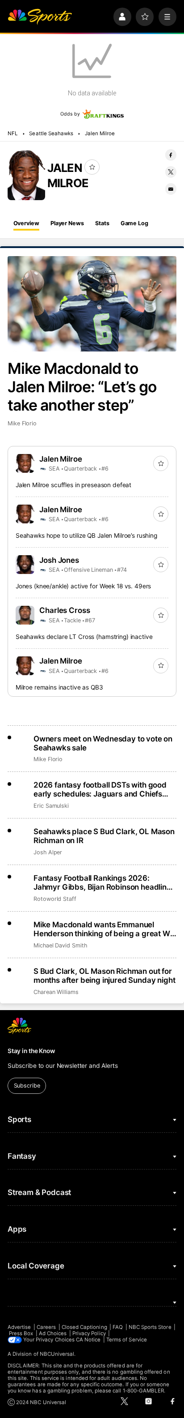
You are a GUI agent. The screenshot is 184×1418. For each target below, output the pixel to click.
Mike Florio (22, 423)
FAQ (118, 1327)
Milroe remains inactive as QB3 (59, 687)
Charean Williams (56, 992)
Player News (67, 223)
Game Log (134, 223)
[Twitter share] (170, 171)
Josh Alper (47, 852)
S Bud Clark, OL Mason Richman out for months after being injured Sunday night (104, 976)
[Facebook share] (170, 154)
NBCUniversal (57, 1354)
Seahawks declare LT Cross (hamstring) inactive (84, 636)
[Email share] (170, 188)
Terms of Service (126, 1340)
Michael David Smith (60, 945)
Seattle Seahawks (51, 133)
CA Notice (88, 1340)
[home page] (40, 17)
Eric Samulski (51, 805)
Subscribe (27, 1085)
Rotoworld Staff (54, 898)
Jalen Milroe (100, 133)
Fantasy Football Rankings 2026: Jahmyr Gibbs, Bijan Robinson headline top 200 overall (102, 882)
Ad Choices (53, 1333)
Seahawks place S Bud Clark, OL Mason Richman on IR (104, 836)
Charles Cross (65, 610)
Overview (26, 223)
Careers (46, 1327)
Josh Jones (59, 560)
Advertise (19, 1327)
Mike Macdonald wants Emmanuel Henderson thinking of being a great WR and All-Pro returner (104, 929)
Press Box (21, 1333)
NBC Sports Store (150, 1327)
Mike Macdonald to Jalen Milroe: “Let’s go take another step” (82, 386)
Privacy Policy (89, 1333)
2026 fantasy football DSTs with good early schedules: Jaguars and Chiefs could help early (100, 789)
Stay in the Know (31, 1050)
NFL (13, 133)
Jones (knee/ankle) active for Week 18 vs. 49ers (83, 586)
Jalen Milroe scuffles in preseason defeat (73, 484)
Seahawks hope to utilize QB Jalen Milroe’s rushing (86, 535)
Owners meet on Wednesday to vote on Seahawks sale (102, 743)
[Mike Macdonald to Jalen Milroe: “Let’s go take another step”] (92, 303)
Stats (102, 223)
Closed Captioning (84, 1327)
